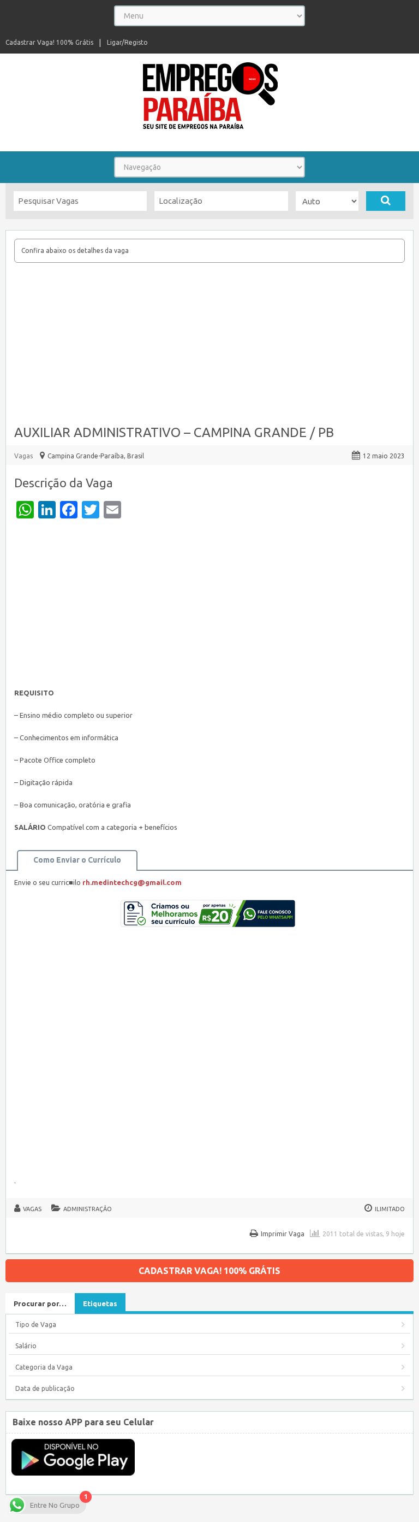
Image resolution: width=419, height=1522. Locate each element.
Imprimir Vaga (282, 1233)
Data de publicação (45, 1388)
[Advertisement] (209, 344)
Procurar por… (40, 1303)
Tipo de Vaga (35, 1324)
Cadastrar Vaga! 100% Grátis (49, 42)
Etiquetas (100, 1303)
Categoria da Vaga (44, 1367)
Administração (87, 1209)
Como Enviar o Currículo (77, 860)
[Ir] (385, 201)
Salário (26, 1345)
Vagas (23, 455)
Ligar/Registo (127, 42)
